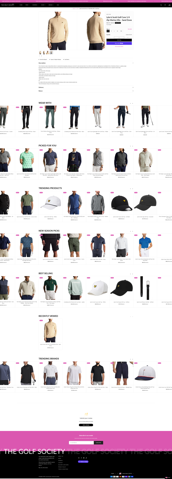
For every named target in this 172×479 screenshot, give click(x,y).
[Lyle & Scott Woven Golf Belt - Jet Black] (145, 288)
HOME (21, 5)
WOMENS (60, 460)
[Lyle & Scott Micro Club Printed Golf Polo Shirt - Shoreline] (27, 160)
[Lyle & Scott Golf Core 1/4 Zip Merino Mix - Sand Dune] (50, 330)
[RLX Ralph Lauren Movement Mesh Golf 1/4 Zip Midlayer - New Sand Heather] (27, 288)
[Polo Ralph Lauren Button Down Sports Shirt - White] (121, 245)
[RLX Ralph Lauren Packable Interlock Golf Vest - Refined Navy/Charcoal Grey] (121, 160)
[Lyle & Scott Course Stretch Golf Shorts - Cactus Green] (74, 245)
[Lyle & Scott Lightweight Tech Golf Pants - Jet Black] (145, 117)
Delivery (41, 87)
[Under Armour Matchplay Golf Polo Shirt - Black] (27, 373)
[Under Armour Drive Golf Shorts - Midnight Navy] (121, 373)
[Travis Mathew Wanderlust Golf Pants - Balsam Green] (50, 117)
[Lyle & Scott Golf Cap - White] (50, 203)
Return (41, 91)
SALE (58, 5)
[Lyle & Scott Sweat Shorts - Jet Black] (50, 245)
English (112, 473)
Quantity (108, 34)
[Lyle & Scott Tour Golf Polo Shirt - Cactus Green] (27, 203)
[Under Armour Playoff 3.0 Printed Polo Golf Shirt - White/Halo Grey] (74, 373)
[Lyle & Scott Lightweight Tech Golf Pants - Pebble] (98, 117)
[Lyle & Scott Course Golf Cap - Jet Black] (121, 203)
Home (74, 8)
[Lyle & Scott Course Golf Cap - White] (98, 288)
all (77, 8)
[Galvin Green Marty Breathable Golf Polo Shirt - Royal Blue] (145, 245)
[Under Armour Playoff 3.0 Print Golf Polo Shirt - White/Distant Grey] (50, 373)
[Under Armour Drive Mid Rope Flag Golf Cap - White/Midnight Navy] (145, 373)
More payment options (119, 46)
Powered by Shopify (55, 476)
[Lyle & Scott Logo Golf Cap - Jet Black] (121, 288)
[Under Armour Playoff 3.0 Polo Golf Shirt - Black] (98, 373)
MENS (59, 458)
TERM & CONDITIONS (63, 469)
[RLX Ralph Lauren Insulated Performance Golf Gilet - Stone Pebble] (145, 160)
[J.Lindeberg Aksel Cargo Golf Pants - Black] (27, 117)
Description (42, 63)
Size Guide (130, 29)
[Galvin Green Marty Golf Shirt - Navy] (98, 245)
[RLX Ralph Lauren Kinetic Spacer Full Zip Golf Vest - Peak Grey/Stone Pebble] (98, 160)
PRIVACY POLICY (62, 467)
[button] (40, 52)
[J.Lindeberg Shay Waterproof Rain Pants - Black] (74, 117)
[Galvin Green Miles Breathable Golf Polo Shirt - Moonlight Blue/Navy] (27, 245)
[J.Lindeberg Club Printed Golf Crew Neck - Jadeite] (74, 288)
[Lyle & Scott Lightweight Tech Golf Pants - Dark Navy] (121, 117)
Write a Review (86, 425)
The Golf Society (48, 476)
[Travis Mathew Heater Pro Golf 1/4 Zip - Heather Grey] (98, 202)
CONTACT (60, 462)
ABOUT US (60, 456)
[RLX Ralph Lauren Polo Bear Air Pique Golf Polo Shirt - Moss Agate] (50, 288)
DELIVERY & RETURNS (63, 464)
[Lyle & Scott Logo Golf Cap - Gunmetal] (145, 203)
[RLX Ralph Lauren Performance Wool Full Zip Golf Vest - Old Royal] (74, 202)
